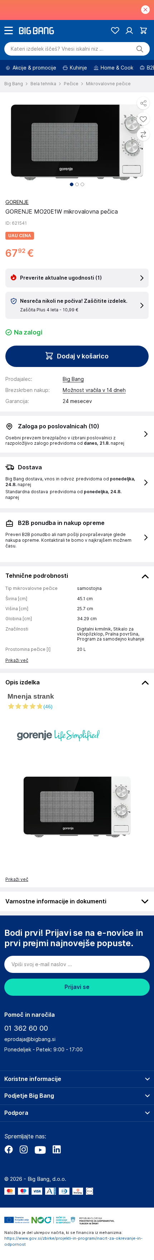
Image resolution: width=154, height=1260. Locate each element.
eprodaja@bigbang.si (30, 1039)
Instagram (23, 1149)
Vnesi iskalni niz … (57, 49)
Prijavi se (77, 987)
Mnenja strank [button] (31, 696)
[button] (77, 706)
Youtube (40, 1149)
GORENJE (17, 202)
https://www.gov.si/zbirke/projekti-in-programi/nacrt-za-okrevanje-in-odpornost (73, 1241)
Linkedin (56, 1149)
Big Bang (73, 379)
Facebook (8, 1149)
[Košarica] (143, 30)
